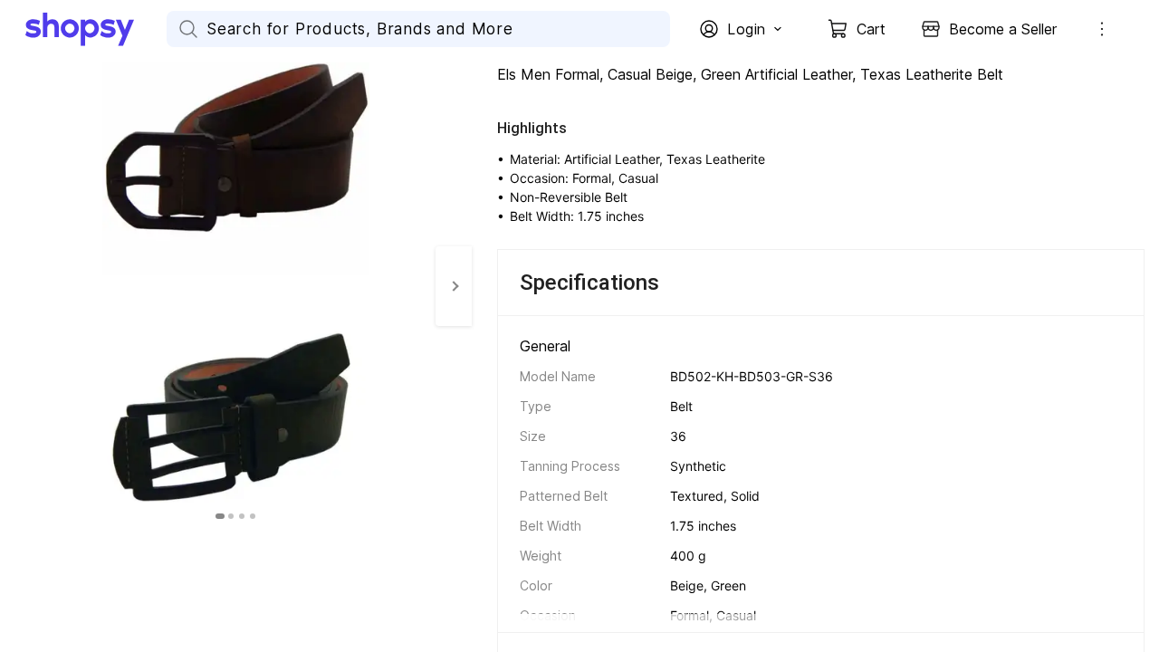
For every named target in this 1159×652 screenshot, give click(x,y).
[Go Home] (96, 29)
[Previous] (18, 286)
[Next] (454, 286)
